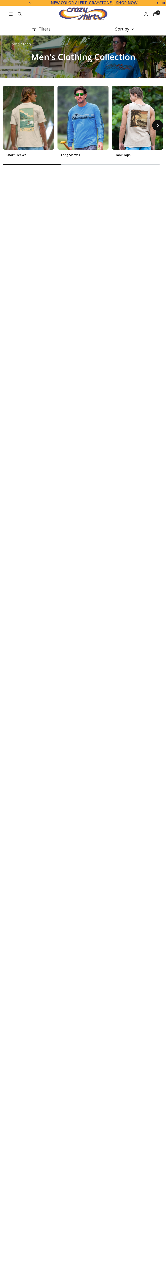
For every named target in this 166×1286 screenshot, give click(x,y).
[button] (8, 125)
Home (14, 44)
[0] (155, 14)
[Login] (146, 14)
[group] (28, 123)
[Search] (20, 14)
